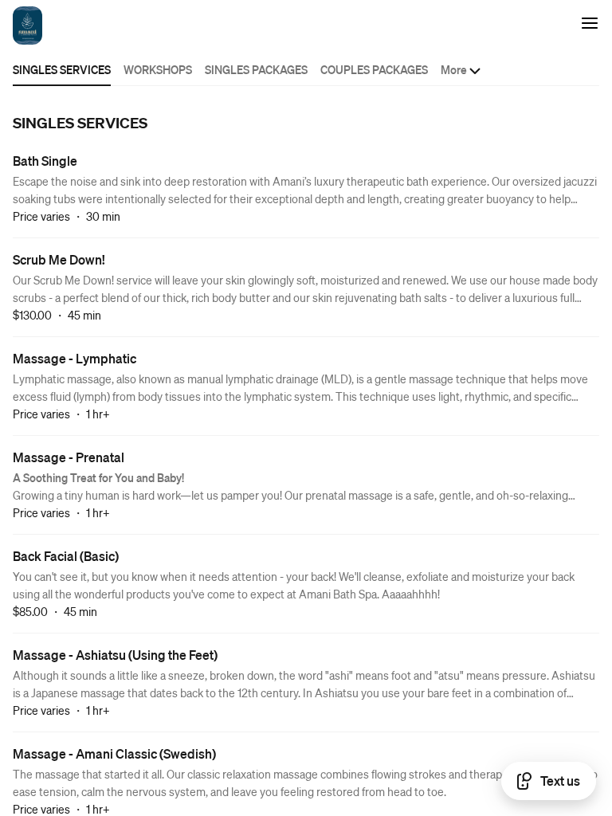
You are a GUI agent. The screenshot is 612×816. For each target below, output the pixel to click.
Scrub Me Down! (59, 259)
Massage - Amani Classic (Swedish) (114, 753)
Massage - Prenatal (68, 457)
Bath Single (45, 160)
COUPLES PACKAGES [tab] (374, 69)
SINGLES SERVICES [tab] (62, 69)
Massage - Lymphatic (74, 358)
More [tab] (454, 69)
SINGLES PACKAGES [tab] (256, 69)
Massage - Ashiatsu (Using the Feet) (115, 654)
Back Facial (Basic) (66, 555)
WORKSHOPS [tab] (158, 69)
